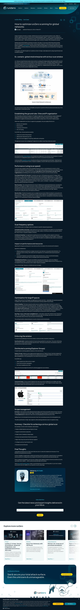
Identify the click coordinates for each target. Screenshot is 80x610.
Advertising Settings (23, 605)
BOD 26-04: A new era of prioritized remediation (55, 544)
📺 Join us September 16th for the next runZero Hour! (15, 3)
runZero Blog (18, 19)
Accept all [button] (58, 603)
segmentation (26, 45)
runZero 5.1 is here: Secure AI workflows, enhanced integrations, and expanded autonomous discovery (13, 547)
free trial (19, 463)
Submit (40, 515)
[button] (39, 87)
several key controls (26, 160)
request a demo (26, 463)
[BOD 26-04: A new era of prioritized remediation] (56, 535)
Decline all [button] (70, 603)
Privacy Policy (5, 607)
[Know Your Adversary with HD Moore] (34, 535)
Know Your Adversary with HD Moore (34, 544)
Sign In (75, 3)
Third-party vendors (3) (19, 603)
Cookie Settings (45, 605)
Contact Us (71, 3)
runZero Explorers (27, 156)
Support (65, 3)
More (64, 1)
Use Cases (26, 19)
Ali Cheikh (19, 29)
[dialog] (40, 604)
